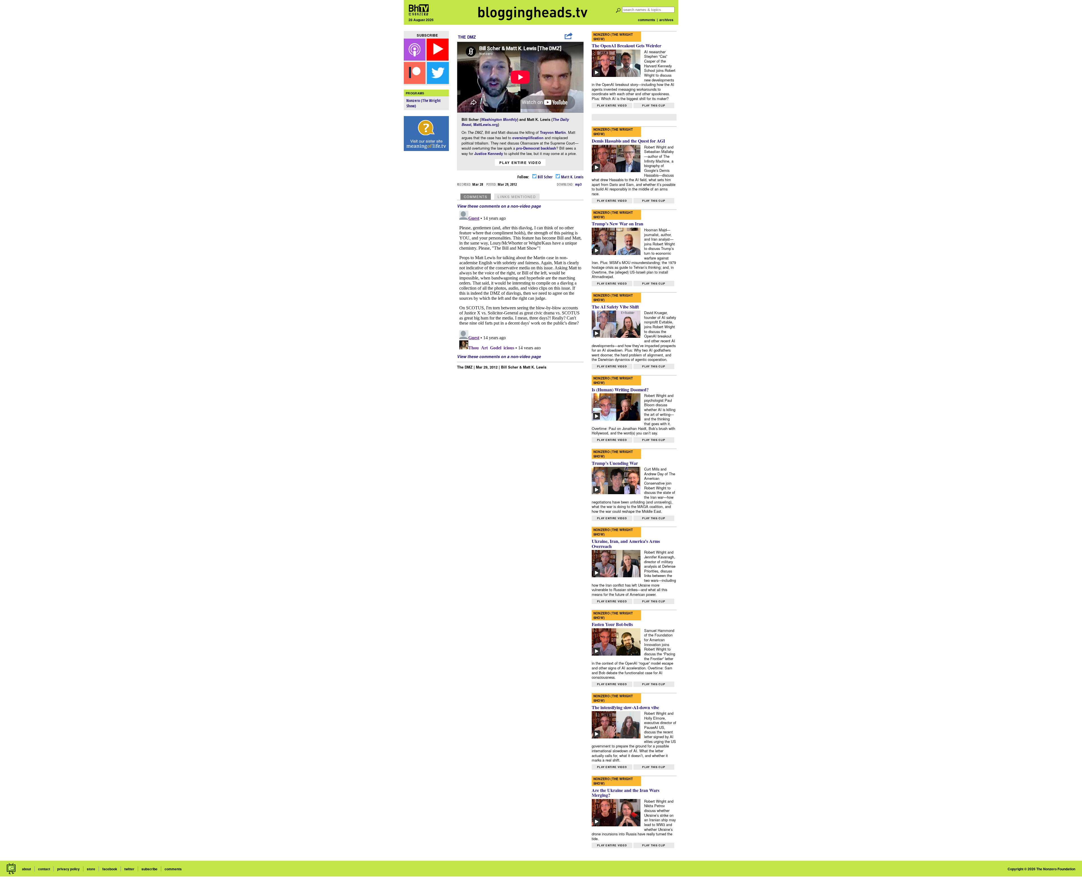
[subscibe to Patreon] (415, 82)
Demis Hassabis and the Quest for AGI (628, 140)
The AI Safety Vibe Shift (615, 306)
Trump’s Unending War (615, 463)
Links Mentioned (517, 196)
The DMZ (467, 37)
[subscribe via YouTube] (438, 59)
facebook (109, 868)
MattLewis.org (485, 124)
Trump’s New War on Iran (617, 223)
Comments (475, 196)
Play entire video (520, 162)
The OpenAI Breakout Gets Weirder (626, 45)
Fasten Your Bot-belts (612, 624)
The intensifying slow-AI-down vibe (625, 707)
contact (44, 868)
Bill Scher (545, 176)
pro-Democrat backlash (536, 148)
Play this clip (653, 105)
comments (646, 19)
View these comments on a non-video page (499, 206)
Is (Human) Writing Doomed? (620, 389)
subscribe (149, 868)
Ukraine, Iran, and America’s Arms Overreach (626, 543)
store (91, 868)
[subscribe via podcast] (415, 59)
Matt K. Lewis (572, 176)
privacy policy (68, 868)
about (26, 868)
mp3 (578, 184)
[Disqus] (520, 278)
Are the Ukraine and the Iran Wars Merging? (625, 792)
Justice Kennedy (488, 153)
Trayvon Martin (553, 132)
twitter (129, 868)
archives (666, 19)
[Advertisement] (426, 242)
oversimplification (528, 137)
